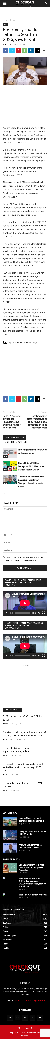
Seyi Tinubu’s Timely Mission (33, 894)
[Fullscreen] (43, 612)
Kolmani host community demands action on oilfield (31, 819)
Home (5, 20)
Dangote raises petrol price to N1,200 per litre (33, 832)
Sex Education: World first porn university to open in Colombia (31, 867)
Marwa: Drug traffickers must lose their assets (30, 846)
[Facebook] (5, 50)
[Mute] (39, 612)
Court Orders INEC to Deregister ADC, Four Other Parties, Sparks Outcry (31, 466)
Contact (29, 1028)
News (12, 20)
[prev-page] (4, 493)
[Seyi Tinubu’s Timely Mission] (10, 898)
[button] (4, 3)
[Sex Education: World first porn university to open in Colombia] (10, 868)
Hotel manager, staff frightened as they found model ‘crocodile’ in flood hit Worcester (37, 421)
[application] (25, 603)
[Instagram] (17, 1017)
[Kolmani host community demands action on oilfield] (10, 821)
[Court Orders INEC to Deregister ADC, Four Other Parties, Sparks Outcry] (10, 466)
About (20, 1028)
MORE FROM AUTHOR (15, 442)
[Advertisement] (25, 12)
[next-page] (9, 493)
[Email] (37, 50)
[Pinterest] (18, 50)
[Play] (6, 612)
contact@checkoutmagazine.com (30, 1000)
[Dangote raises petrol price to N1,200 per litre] (10, 835)
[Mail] (25, 1018)
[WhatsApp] (25, 50)
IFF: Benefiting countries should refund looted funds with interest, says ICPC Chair (23, 767)
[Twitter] (12, 50)
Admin (8, 44)
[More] (44, 50)
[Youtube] (40, 1018)
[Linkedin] (31, 50)
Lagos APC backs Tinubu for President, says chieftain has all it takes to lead (12, 421)
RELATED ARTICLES (14, 437)
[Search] (46, 3)
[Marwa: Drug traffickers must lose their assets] (10, 848)
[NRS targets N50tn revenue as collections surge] (10, 453)
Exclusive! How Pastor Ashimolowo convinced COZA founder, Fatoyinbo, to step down (32, 882)
